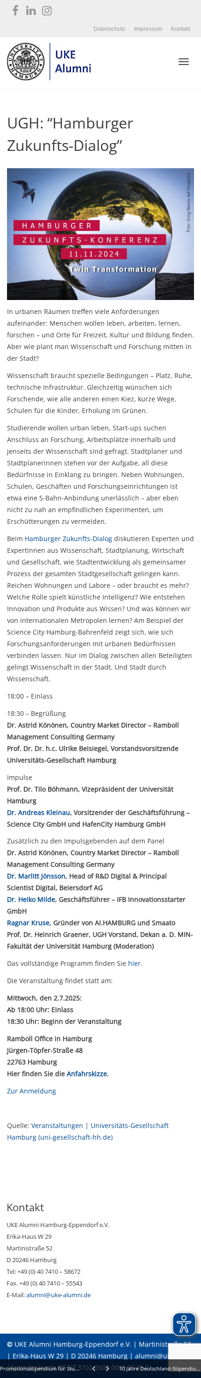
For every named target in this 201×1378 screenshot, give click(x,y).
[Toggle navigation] (183, 62)
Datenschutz (109, 29)
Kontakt (180, 29)
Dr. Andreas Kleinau (38, 812)
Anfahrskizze (87, 1073)
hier (134, 963)
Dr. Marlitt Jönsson (36, 875)
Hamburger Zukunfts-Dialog (68, 538)
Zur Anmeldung (31, 1090)
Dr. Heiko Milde (31, 899)
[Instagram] (47, 8)
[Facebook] (15, 8)
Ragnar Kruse (28, 922)
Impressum (148, 29)
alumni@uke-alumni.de (58, 1295)
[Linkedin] (31, 8)
